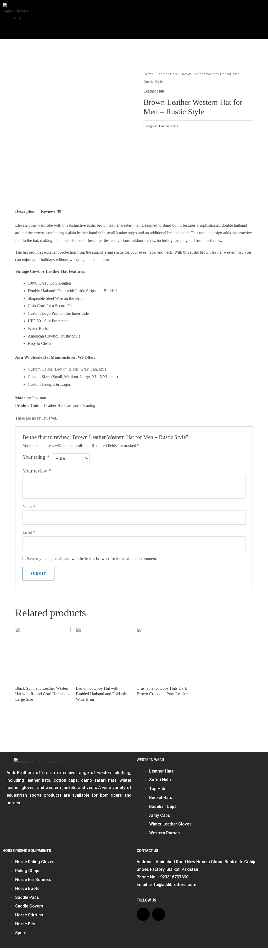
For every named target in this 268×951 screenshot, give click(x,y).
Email (29, 532)
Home (148, 74)
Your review (37, 471)
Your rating (36, 457)
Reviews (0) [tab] (51, 211)
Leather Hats (167, 74)
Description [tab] (25, 211)
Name (29, 506)
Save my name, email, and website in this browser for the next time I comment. (92, 558)
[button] (253, 12)
